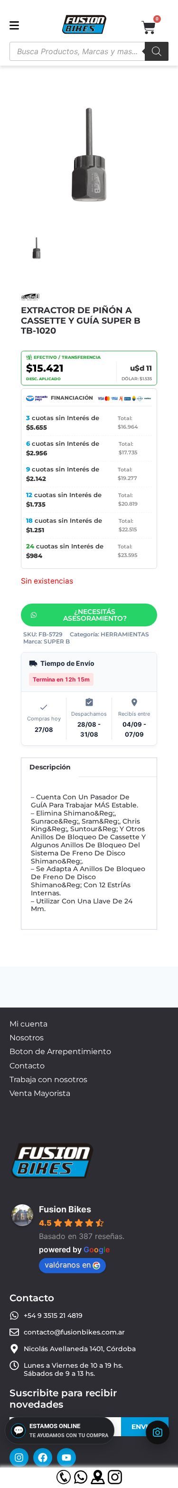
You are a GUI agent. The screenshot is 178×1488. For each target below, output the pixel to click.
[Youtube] (66, 1457)
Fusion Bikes (65, 1209)
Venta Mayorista (39, 1093)
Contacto (27, 1065)
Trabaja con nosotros (48, 1079)
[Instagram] (18, 1457)
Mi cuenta (28, 1023)
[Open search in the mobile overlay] (89, 51)
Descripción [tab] (50, 767)
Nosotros (26, 1037)
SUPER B (57, 641)
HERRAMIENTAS (125, 634)
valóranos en (68, 1264)
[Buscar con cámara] (158, 1432)
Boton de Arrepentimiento (60, 1051)
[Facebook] (42, 1457)
